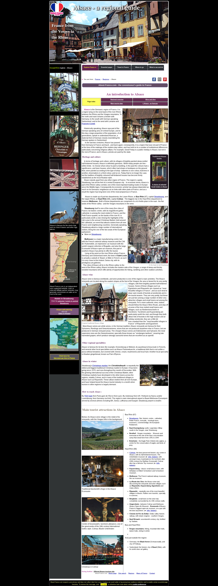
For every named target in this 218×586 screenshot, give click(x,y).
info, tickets (152, 457)
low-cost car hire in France (64, 358)
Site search (122, 573)
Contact (152, 573)
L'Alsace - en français (150, 103)
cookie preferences (139, 584)
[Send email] (160, 81)
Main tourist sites (117, 103)
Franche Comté (88, 124)
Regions (106, 79)
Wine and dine (150, 99)
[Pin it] (165, 81)
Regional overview (116, 99)
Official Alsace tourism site (104, 571)
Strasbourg (96, 234)
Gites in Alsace (64, 313)
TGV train (88, 396)
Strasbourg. (134, 418)
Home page (112, 573)
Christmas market (100, 366)
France (98, 79)
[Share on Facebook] (155, 81)
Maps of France (141, 573)
